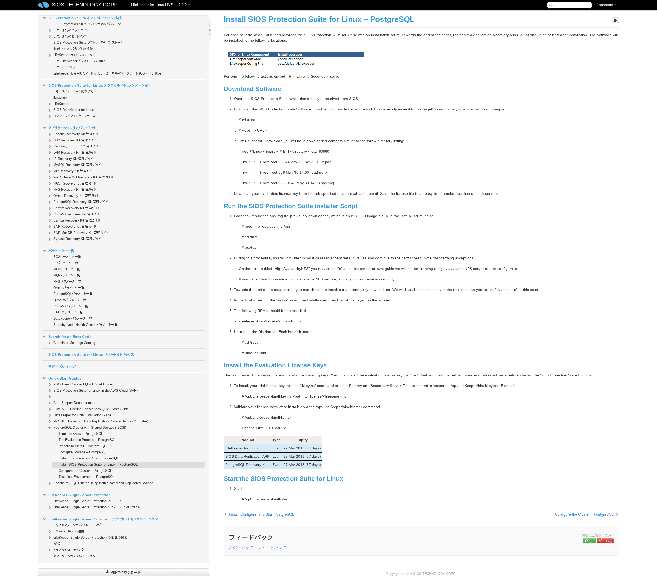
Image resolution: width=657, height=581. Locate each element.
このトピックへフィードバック (257, 547)
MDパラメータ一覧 (66, 269)
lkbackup (60, 97)
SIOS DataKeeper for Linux (73, 110)
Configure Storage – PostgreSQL (83, 452)
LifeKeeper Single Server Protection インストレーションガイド (96, 507)
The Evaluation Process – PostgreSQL (87, 440)
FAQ (56, 544)
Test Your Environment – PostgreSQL (86, 477)
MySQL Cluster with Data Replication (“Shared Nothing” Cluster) (100, 421)
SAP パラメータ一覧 (68, 312)
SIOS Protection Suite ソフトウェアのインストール (88, 42)
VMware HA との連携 (68, 531)
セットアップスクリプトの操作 (73, 49)
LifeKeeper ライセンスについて (75, 55)
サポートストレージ (62, 366)
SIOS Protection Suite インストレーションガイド (85, 18)
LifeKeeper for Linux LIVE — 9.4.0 (159, 5)
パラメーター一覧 (61, 251)
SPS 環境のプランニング (71, 30)
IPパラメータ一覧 (65, 263)
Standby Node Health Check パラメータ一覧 (85, 325)
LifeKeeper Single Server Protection (79, 495)
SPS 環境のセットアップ (70, 36)
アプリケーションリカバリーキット (72, 128)
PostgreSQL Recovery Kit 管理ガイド (80, 202)
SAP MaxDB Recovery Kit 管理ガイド (81, 233)
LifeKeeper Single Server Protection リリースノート (90, 501)
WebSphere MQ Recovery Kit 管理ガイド (83, 177)
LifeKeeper (61, 104)
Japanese (605, 5)
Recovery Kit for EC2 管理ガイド (77, 146)
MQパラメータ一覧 (66, 275)
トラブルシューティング (68, 550)
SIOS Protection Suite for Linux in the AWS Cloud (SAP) (95, 390)
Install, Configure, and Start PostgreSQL (89, 458)
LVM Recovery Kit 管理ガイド (74, 152)
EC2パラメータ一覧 (67, 257)
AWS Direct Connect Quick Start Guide (82, 384)
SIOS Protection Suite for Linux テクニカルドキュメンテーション (99, 85)
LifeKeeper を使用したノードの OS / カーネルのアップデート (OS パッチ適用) (107, 73)
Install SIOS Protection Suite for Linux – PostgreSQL (98, 464)
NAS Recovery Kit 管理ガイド (74, 183)
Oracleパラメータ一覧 (68, 288)
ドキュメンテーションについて (73, 91)
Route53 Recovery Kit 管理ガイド (77, 214)
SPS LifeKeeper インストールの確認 (79, 61)
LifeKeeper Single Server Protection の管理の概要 (90, 537)
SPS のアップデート (67, 67)
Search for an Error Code (69, 337)
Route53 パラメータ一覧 (70, 306)
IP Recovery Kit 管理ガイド (73, 159)
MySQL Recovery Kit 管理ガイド (77, 165)
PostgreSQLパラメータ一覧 (73, 294)
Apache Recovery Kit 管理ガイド (77, 134)
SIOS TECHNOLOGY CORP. (85, 4)
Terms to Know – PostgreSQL (81, 434)
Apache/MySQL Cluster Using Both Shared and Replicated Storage (103, 483)
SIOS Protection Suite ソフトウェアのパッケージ (87, 24)
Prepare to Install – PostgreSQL (82, 446)
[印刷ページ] (615, 20)
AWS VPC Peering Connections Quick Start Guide (91, 409)
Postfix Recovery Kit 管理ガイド (76, 208)
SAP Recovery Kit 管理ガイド (74, 226)
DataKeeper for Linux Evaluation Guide (82, 415)
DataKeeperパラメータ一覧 (72, 318)
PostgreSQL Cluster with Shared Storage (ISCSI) (89, 427)
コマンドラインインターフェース (74, 116)
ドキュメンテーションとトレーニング (77, 525)
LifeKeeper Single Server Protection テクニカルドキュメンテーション (103, 519)
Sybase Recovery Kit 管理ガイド (77, 239)
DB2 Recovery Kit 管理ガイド (74, 140)
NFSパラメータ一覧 (67, 281)
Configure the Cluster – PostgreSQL (85, 471)
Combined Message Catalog (74, 343)
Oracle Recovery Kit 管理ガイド (76, 196)
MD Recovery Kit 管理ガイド (74, 171)
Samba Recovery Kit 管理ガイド (76, 220)
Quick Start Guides (64, 378)
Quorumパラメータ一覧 (69, 300)
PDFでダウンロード (125, 572)
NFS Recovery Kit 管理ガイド (74, 189)
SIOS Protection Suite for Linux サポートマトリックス (91, 355)
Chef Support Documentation (74, 403)
